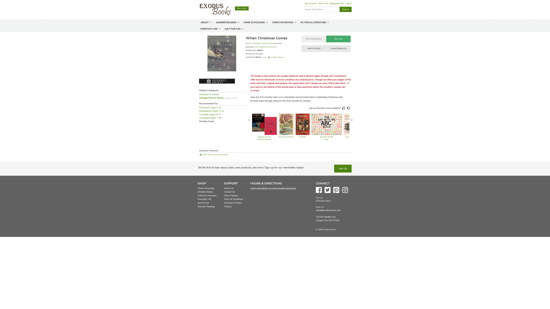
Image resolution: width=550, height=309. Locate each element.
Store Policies (231, 195)
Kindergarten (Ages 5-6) (211, 111)
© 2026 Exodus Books (326, 229)
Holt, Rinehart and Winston (265, 47)
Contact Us (229, 191)
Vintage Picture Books (218, 97)
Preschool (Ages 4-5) (210, 107)
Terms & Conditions (233, 199)
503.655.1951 (323, 201)
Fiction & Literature (313, 22)
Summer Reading (226, 22)
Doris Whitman (254, 43)
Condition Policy (277, 57)
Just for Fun (232, 28)
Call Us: (319, 197)
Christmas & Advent (209, 94)
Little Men (302, 137)
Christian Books (282, 22)
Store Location (242, 8)
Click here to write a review (215, 154)
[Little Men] (303, 124)
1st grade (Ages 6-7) (210, 114)
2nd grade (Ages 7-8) (210, 117)
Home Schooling (254, 22)
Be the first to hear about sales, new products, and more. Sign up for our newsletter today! (250, 167)
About (205, 22)
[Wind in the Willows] (286, 124)
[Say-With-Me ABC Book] (326, 124)
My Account (311, 3)
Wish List (323, 3)
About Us (229, 188)
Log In (348, 3)
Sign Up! (343, 168)
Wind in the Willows (286, 137)
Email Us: (320, 207)
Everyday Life (209, 28)
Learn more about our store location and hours (273, 188)
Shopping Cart (337, 3)
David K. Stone (268, 43)
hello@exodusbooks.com (328, 210)
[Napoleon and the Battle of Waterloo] (264, 124)
